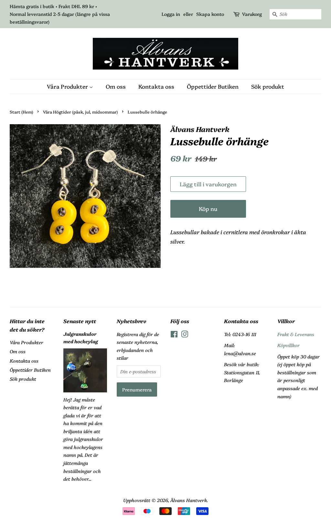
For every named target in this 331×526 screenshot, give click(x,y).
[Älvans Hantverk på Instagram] (184, 335)
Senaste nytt (79, 320)
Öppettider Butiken (213, 86)
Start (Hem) (21, 112)
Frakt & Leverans (295, 334)
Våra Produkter (68, 86)
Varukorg (252, 14)
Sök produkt (267, 86)
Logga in (171, 14)
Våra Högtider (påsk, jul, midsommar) (80, 112)
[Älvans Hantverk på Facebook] (174, 335)
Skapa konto (210, 14)
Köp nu (208, 208)
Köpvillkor (288, 345)
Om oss (116, 86)
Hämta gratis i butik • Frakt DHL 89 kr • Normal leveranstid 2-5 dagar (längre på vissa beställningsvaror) (60, 14)
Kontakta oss (156, 86)
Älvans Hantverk (188, 500)
